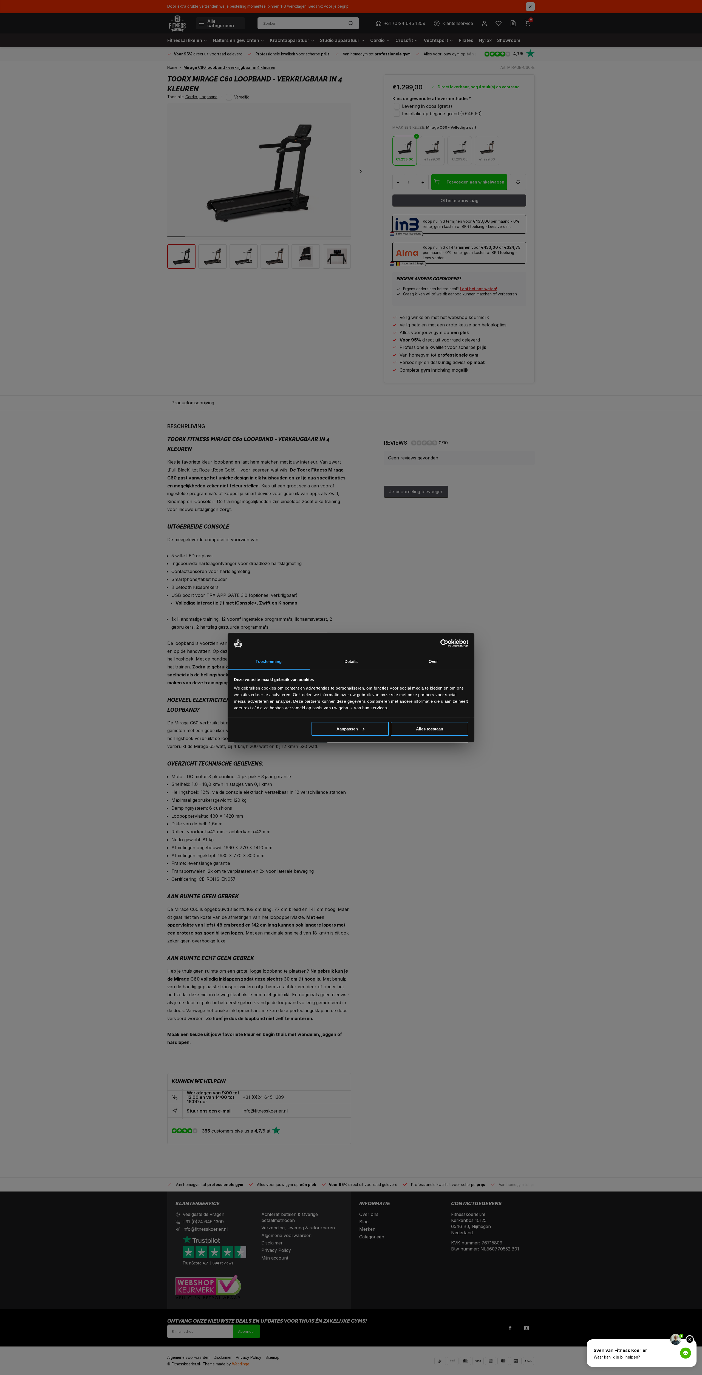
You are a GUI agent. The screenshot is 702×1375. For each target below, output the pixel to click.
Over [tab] (433, 661)
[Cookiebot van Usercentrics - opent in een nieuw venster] (444, 643)
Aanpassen (347, 728)
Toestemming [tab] (269, 661)
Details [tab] (351, 661)
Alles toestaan (429, 728)
